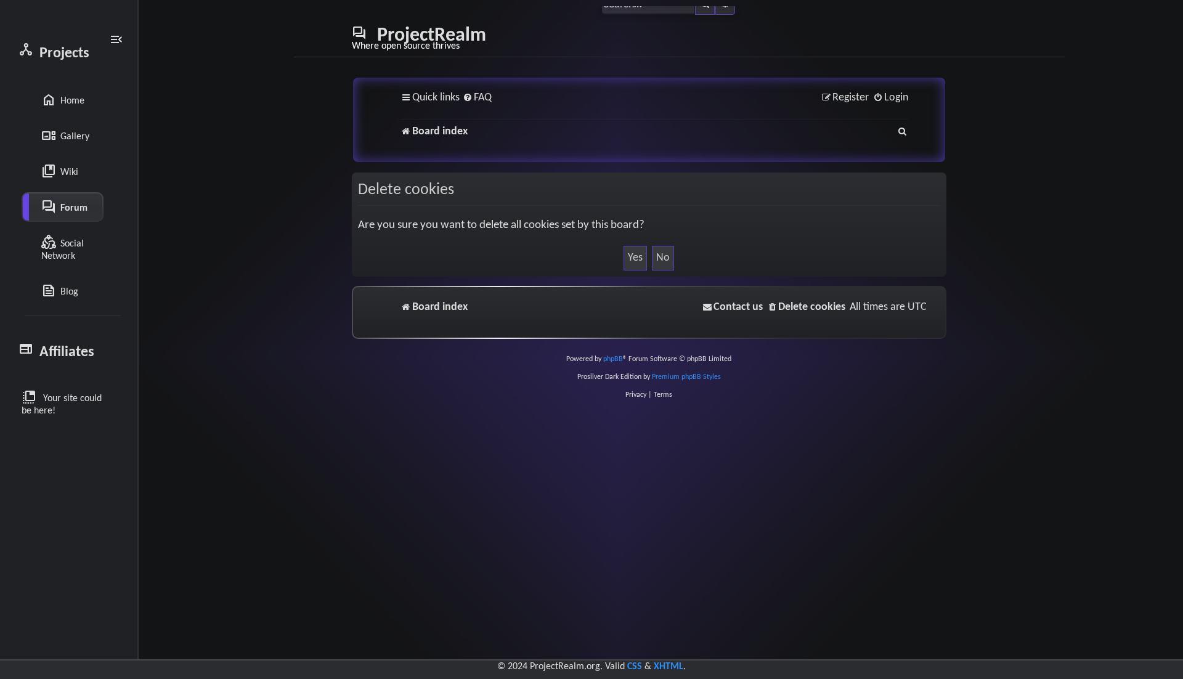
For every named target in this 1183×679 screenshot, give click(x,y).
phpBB (613, 359)
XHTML (668, 667)
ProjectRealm (419, 38)
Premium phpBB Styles (686, 377)
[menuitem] (477, 98)
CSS (634, 667)
